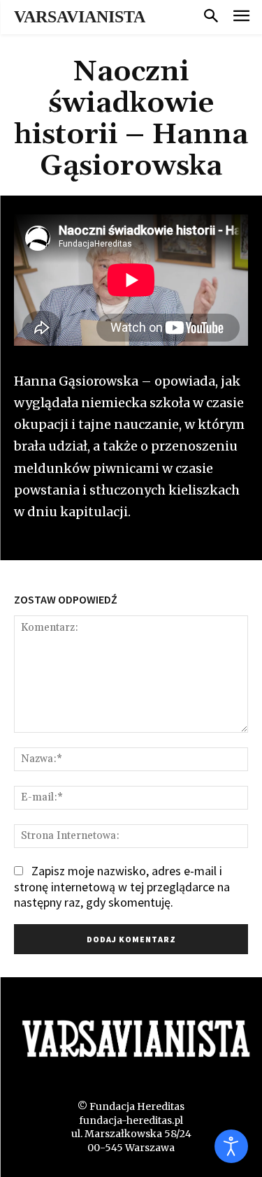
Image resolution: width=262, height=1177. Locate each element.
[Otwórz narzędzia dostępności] (231, 1146)
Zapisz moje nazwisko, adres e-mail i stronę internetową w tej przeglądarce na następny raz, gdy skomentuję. (122, 886)
